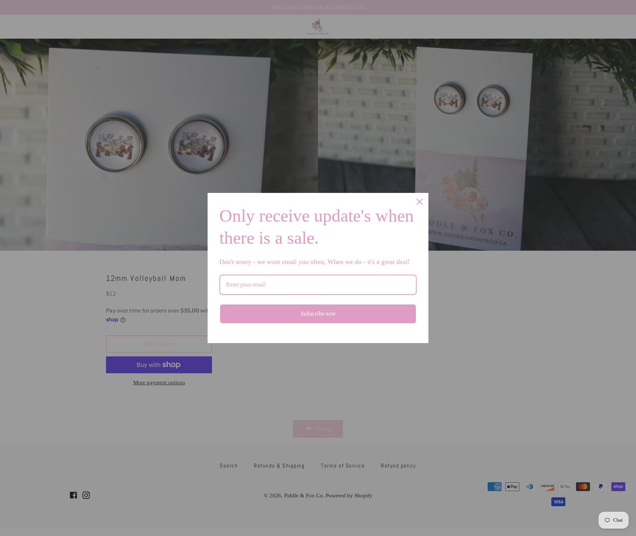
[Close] (419, 202)
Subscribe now (318, 314)
